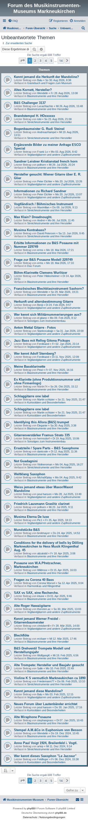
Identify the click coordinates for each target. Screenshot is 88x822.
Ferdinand (43, 343)
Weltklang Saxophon (29, 474)
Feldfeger (42, 759)
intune (40, 596)
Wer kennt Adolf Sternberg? (35, 353)
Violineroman (44, 464)
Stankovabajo (45, 330)
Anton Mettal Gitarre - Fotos (35, 327)
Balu (39, 80)
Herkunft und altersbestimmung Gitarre (43, 301)
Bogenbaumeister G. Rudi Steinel (39, 129)
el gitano (42, 317)
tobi (39, 119)
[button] (22, 60)
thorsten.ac (44, 609)
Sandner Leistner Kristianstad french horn (45, 161)
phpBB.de (61, 812)
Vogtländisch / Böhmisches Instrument (43, 204)
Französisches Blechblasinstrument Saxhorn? (49, 288)
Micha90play (44, 477)
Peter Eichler (44, 181)
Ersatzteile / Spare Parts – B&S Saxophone (46, 448)
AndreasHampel (46, 132)
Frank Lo (42, 151)
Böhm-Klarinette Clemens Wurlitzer (40, 272)
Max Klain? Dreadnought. (33, 217)
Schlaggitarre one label (31, 396)
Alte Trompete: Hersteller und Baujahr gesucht (49, 665)
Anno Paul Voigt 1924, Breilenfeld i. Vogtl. (45, 743)
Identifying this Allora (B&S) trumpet (41, 422)
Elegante (42, 425)
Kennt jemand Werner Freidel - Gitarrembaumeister (37, 620)
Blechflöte (21, 635)
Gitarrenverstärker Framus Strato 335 (42, 435)
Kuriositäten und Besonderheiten (46, 402)
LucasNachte (45, 106)
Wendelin (42, 93)
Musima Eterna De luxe (31, 517)
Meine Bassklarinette (29, 366)
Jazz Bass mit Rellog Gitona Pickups (42, 340)
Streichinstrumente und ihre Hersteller (49, 122)
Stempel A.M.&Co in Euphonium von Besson (48, 730)
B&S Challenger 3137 (30, 103)
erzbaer (41, 638)
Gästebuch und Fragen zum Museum (49, 83)
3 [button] (40, 60)
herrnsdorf (43, 438)
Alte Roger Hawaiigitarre (32, 606)
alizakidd (42, 553)
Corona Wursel (46, 583)
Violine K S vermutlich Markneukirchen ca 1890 (50, 678)
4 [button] (46, 60)
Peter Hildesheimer (48, 275)
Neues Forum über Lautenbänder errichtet (45, 704)
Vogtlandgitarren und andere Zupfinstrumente (53, 154)
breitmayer (43, 533)
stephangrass (45, 720)
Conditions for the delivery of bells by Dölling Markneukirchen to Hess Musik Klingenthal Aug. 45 (48, 546)
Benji (40, 304)
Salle (40, 668)
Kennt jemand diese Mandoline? (38, 691)
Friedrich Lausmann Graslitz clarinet (41, 504)
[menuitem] (13, 21)
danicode (42, 451)
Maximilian (43, 207)
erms (40, 250)
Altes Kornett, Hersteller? (33, 90)
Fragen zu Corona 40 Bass (34, 580)
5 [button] (51, 60)
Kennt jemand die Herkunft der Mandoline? (46, 77)
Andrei (41, 220)
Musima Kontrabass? (30, 230)
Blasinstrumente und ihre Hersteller (48, 96)
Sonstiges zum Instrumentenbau (46, 320)
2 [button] (35, 60)
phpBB (31, 808)
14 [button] (61, 60)
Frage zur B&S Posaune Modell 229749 (43, 260)
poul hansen (44, 494)
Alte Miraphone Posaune (32, 717)
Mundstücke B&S (27, 530)
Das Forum (34, 265)
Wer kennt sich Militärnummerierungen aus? (47, 314)
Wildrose (42, 570)
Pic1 (39, 520)
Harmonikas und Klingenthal (43, 586)
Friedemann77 (45, 681)
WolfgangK (43, 655)
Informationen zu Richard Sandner (40, 191)
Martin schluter (46, 399)
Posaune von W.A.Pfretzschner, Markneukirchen (37, 565)
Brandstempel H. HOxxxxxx (34, 116)
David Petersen (46, 233)
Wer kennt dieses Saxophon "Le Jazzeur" (45, 756)
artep (40, 746)
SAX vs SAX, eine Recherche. (36, 593)
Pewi (40, 369)
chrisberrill (43, 625)
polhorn (41, 164)
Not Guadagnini (26, 461)
